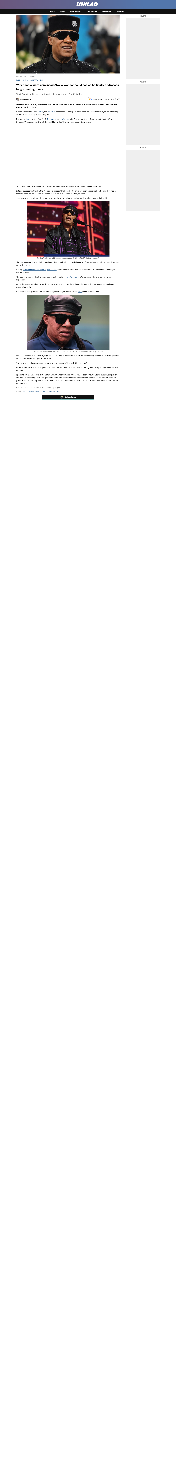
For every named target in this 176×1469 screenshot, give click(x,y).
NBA (80, 291)
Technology (76, 11)
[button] (118, 99)
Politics (120, 11)
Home (18, 76)
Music (62, 11)
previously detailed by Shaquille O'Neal (40, 269)
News (52, 11)
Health (31, 391)
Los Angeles (72, 277)
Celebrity (106, 11)
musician (52, 111)
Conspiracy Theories (47, 391)
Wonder (65, 119)
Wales (40, 111)
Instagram (51, 119)
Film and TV (91, 11)
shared (28, 119)
